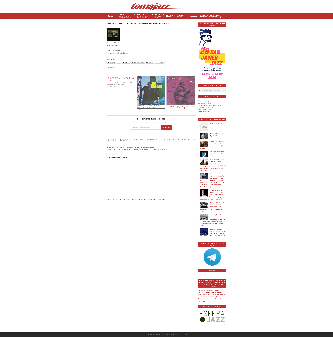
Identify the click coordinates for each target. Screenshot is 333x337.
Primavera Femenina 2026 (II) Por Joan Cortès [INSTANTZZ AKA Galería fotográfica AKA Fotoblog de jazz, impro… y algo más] (212, 207)
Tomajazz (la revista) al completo (150, 139)
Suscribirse (166, 127)
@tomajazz (206, 112)
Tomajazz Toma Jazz (210, 114)
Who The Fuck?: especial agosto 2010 (183, 139)
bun (137, 139)
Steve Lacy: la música (216, 124)
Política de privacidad (150, 334)
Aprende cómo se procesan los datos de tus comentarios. (148, 199)
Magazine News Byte (170, 334)
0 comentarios (122, 141)
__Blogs (109, 141)
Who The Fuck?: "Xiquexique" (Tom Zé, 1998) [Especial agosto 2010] (136, 147)
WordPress (185, 334)
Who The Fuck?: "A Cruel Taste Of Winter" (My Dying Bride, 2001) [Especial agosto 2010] (142, 149)
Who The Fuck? (166, 139)
